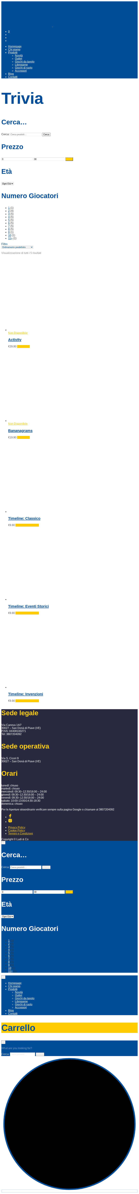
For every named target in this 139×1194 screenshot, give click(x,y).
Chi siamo (14, 49)
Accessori (21, 70)
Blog (11, 73)
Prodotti (12, 52)
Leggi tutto (23, 346)
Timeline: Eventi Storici (28, 606)
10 (9, 235)
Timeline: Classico (24, 518)
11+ (10, 238)
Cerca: (5, 134)
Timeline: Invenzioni (25, 694)
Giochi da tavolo (24, 61)
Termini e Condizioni (20, 833)
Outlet (18, 58)
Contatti (12, 76)
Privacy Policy (16, 827)
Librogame (21, 64)
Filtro (69, 159)
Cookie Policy (16, 830)
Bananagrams (20, 431)
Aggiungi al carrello (27, 525)
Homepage (15, 46)
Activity (14, 340)
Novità (19, 55)
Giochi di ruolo (23, 67)
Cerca (46, 134)
